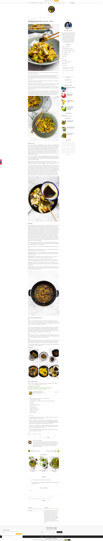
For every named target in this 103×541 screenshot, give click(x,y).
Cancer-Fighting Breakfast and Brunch (67, 48)
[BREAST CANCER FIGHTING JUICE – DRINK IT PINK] (63, 95)
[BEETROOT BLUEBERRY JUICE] (63, 89)
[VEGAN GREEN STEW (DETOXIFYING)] (54, 462)
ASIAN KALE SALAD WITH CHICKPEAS (70, 121)
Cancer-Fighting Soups (65, 54)
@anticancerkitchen (31, 384)
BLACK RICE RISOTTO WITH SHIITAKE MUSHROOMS (40, 387)
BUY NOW (56, 0)
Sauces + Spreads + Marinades (66, 61)
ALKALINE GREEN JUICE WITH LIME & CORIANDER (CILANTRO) (70, 108)
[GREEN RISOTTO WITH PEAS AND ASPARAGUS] (44, 462)
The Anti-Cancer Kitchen (34, 22)
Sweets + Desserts (64, 63)
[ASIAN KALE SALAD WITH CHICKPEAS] (33, 462)
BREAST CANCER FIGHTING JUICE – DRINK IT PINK (70, 95)
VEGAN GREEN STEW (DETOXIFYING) (70, 134)
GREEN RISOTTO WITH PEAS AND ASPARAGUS (70, 127)
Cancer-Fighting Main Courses (66, 52)
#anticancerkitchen (44, 384)
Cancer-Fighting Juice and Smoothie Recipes (68, 50)
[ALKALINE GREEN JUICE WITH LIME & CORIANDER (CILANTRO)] (63, 108)
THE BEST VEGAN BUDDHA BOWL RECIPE (37, 388)
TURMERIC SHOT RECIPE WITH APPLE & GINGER (70, 101)
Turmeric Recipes (64, 65)
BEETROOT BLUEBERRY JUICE (71, 88)
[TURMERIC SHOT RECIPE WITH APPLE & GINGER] (63, 102)
